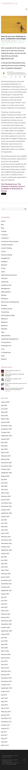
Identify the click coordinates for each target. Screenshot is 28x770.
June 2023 (4, 523)
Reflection (4, 319)
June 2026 (4, 409)
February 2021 (5, 614)
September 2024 (6, 473)
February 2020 (5, 654)
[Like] (7, 44)
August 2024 (5, 476)
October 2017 (5, 725)
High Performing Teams (9, 275)
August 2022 (5, 553)
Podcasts (15, 42)
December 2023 (6, 503)
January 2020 (5, 658)
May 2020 (4, 644)
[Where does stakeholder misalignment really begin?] (2, 374)
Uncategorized (6, 352)
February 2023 (5, 537)
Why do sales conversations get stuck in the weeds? (16, 384)
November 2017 (6, 722)
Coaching (4, 235)
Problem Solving (6, 309)
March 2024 (5, 493)
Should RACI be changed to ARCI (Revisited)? (13, 379)
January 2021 (5, 617)
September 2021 (6, 590)
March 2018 (5, 708)
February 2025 (5, 456)
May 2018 (4, 701)
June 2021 (4, 600)
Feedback (4, 261)
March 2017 (5, 745)
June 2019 (4, 661)
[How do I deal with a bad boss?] (2, 371)
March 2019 (5, 668)
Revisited (4, 329)
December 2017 (6, 718)
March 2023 (5, 533)
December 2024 (6, 463)
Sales (3, 332)
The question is (6, 342)
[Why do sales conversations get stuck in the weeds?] (2, 384)
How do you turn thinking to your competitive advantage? (13, 37)
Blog (2, 228)
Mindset (3, 295)
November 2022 (6, 543)
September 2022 (6, 550)
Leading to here (6, 285)
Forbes (3, 268)
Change (3, 231)
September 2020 (6, 631)
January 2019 (5, 675)
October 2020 (5, 627)
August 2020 (5, 634)
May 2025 (4, 446)
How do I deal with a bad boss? (12, 370)
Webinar (4, 359)
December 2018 (6, 678)
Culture (3, 251)
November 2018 (6, 681)
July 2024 (4, 479)
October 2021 (5, 587)
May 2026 (4, 412)
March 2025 (5, 452)
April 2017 (4, 742)
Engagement (5, 258)
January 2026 (5, 422)
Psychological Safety (8, 315)
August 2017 (5, 728)
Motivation (4, 299)
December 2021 (6, 580)
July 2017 (4, 732)
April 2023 (4, 530)
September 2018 (6, 688)
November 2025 (6, 429)
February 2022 (5, 574)
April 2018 (4, 705)
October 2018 (5, 685)
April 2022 (4, 567)
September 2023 (6, 513)
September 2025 (6, 436)
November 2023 (6, 506)
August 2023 (5, 516)
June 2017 (4, 735)
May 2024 (4, 486)
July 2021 (4, 597)
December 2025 (6, 426)
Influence (4, 278)
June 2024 (4, 483)
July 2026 (4, 405)
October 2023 (5, 510)
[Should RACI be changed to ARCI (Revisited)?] (2, 379)
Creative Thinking (7, 245)
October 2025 (5, 432)
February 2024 (5, 496)
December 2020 (6, 621)
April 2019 (4, 664)
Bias (2, 225)
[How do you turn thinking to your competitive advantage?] (14, 24)
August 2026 (5, 402)
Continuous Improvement (9, 241)
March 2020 (5, 651)
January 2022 (5, 577)
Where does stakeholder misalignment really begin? (14, 374)
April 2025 (4, 449)
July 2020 (4, 638)
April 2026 (4, 415)
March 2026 (5, 419)
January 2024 (5, 500)
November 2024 (6, 466)
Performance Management (10, 302)
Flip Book (4, 265)
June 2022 (4, 560)
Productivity (19, 42)
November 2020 (6, 624)
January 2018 (5, 715)
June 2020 (4, 641)
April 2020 (4, 648)
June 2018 (4, 698)
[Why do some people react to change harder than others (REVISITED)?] (2, 389)
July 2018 (4, 695)
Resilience (4, 322)
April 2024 (4, 489)
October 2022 (5, 547)
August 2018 (5, 691)
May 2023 (4, 526)
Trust (2, 349)
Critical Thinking (6, 248)
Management (5, 288)
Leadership (9, 42)
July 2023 (4, 520)
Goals (3, 272)
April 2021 (4, 607)
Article (3, 221)
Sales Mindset (5, 336)
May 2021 (4, 604)
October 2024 (5, 469)
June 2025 (4, 442)
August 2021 (5, 594)
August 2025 (5, 439)
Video (3, 356)
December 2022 (6, 540)
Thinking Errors (6, 346)
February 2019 (5, 671)
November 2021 (6, 584)
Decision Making (6, 255)
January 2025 (5, 459)
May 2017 (4, 738)
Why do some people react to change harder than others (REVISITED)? (14, 389)
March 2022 (5, 570)
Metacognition (6, 292)
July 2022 (4, 557)
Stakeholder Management (9, 339)
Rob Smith (18, 41)
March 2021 (5, 611)
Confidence (5, 238)
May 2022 (4, 564)
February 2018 (5, 712)
